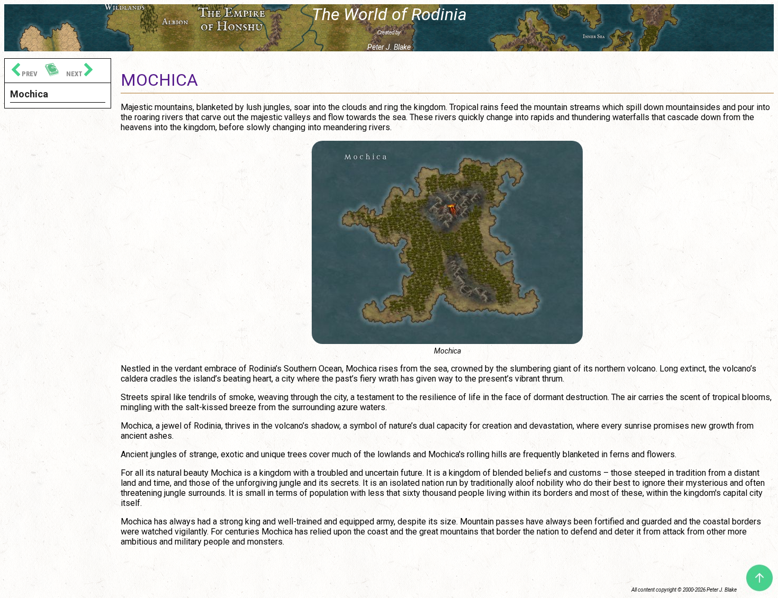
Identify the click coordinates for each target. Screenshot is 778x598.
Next (75, 74)
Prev (29, 74)
